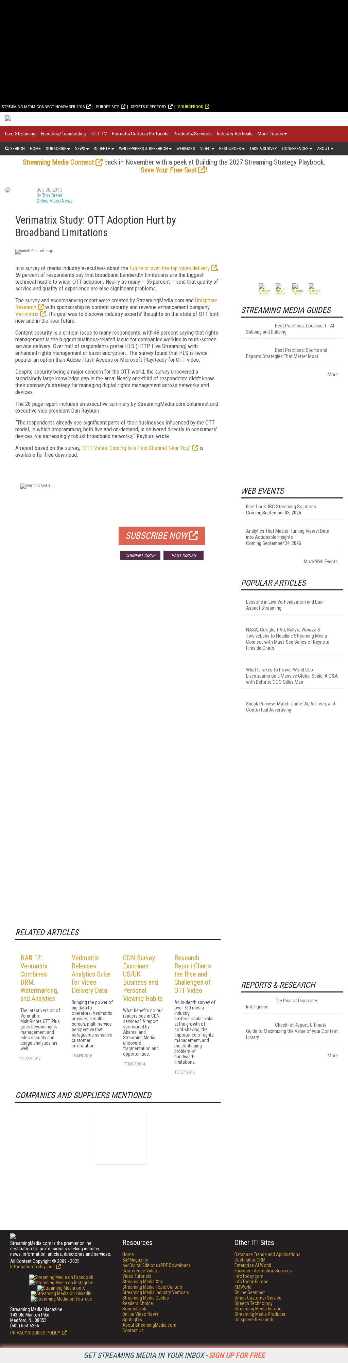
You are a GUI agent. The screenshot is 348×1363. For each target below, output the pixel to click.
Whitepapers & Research (143, 148)
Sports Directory (149, 106)
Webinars (185, 148)
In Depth (102, 148)
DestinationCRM (249, 1260)
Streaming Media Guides (145, 1298)
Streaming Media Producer (259, 1314)
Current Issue (140, 555)
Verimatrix (26, 313)
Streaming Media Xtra (142, 1281)
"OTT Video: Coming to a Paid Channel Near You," (136, 447)
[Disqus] (118, 666)
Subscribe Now (156, 535)
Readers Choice (137, 1303)
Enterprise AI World (252, 1265)
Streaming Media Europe (257, 1308)
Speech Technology (253, 1303)
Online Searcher (249, 1292)
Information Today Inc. (32, 1266)
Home (35, 148)
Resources (230, 148)
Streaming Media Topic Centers (152, 1287)
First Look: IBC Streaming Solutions (281, 507)
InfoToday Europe (251, 1281)
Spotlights (132, 1319)
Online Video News (55, 201)
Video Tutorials (136, 1276)
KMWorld (242, 1287)
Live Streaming (20, 134)
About (323, 148)
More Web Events (321, 562)
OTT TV (99, 134)
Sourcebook (190, 106)
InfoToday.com (248, 1276)
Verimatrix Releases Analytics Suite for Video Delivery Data (91, 974)
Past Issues (183, 555)
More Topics (270, 134)
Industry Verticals (235, 134)
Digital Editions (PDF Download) (156, 1265)
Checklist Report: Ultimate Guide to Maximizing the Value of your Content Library (292, 1031)
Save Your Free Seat (168, 170)
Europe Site (107, 106)
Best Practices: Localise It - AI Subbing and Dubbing (290, 329)
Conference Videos (141, 1270)
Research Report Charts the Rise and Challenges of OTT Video (192, 974)
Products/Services (193, 134)
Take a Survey (263, 148)
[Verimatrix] (121, 1138)
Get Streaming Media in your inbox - (174, 1355)
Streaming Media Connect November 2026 (43, 106)
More (333, 375)
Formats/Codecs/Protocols (140, 134)
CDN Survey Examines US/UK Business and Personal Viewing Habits (143, 978)
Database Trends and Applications (267, 1254)
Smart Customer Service (257, 1298)
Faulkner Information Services (263, 1270)
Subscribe (56, 148)
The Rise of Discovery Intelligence (281, 1004)
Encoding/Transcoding (63, 134)
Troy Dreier (52, 195)
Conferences (295, 148)
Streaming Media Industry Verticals (155, 1292)
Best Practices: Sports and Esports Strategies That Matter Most (286, 353)
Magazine (135, 1260)
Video (205, 148)
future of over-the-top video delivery (169, 268)
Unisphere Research (253, 1319)
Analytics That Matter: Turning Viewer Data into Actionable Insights (287, 534)
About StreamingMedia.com (149, 1325)
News (80, 148)
